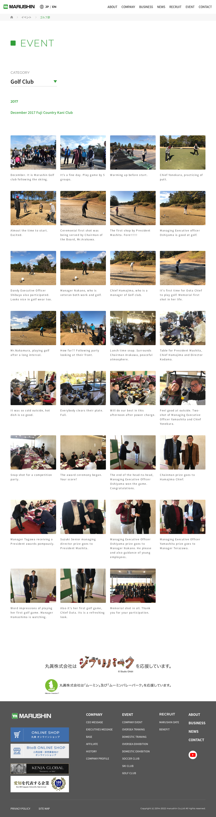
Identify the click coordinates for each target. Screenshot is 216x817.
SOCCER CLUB (130, 758)
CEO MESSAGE (94, 722)
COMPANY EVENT (132, 722)
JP (47, 7)
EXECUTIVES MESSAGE (99, 729)
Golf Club (22, 81)
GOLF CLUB (129, 773)
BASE (89, 736)
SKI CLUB (128, 766)
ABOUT (112, 7)
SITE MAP (44, 808)
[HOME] (12, 17)
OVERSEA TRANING (133, 729)
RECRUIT (175, 7)
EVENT (190, 7)
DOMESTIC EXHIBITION (136, 751)
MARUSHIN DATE (169, 722)
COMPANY (128, 7)
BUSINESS (146, 7)
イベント (26, 17)
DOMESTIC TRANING (134, 736)
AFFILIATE (92, 744)
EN (54, 7)
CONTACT (205, 7)
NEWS (161, 7)
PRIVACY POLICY (20, 808)
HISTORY (91, 751)
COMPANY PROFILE (97, 758)
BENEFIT (164, 729)
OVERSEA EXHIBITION (135, 744)
